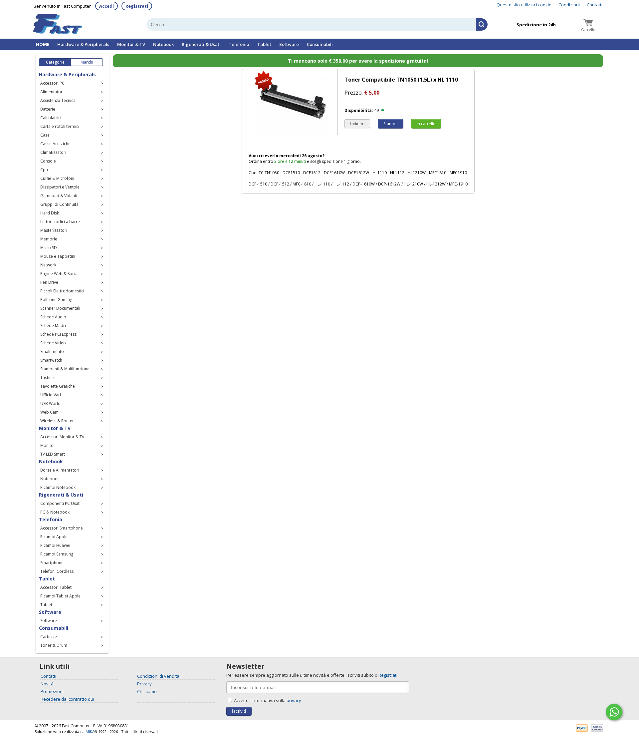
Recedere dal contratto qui (67, 699)
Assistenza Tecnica (58, 100)
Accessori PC (52, 83)
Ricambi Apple (54, 537)
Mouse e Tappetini (57, 256)
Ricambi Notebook (58, 487)
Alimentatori (52, 92)
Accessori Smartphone (61, 528)
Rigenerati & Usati (201, 44)
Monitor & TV (131, 44)
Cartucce (48, 636)
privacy (294, 700)
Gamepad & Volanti (58, 195)
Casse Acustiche (55, 144)
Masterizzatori (53, 230)
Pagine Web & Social (59, 273)
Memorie (48, 239)
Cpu (44, 170)
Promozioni (52, 691)
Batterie (47, 109)
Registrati (136, 6)
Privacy (144, 684)
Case (45, 135)
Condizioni (569, 5)
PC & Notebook (55, 512)
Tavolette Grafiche (57, 386)
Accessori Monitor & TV (62, 437)
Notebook (163, 44)
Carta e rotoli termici (59, 126)
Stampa (390, 124)
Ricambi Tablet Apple (60, 596)
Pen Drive (49, 282)
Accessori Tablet (56, 587)
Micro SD (48, 247)
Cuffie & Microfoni (57, 178)
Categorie (55, 62)
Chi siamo (147, 691)
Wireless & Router (57, 421)
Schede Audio (53, 317)
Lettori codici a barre (60, 221)
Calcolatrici (50, 118)
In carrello (426, 124)
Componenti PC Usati (60, 503)
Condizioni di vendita (158, 676)
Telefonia (239, 44)
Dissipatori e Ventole (60, 187)
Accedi (106, 6)
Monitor (47, 445)
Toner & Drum (53, 645)
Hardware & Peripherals (83, 44)
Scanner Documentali (60, 308)
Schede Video (53, 343)
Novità (47, 684)
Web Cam (49, 412)
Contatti (594, 5)
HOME (42, 44)
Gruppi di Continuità (59, 204)
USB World (50, 403)
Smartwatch (51, 360)
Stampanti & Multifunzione (65, 369)
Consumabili (320, 44)
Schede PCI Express (58, 334)
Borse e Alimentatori (59, 470)
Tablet (264, 44)
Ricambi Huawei (55, 545)
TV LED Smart (52, 454)
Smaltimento (52, 351)
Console (48, 161)
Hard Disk (49, 213)
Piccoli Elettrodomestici (62, 291)
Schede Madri (53, 325)
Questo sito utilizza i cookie (524, 5)
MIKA (90, 731)
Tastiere (48, 377)
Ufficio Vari (50, 395)
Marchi (87, 62)
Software (289, 44)
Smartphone (52, 562)
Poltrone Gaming (56, 299)
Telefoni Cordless (57, 571)
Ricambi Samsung (56, 554)
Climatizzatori (53, 152)
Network (48, 265)
